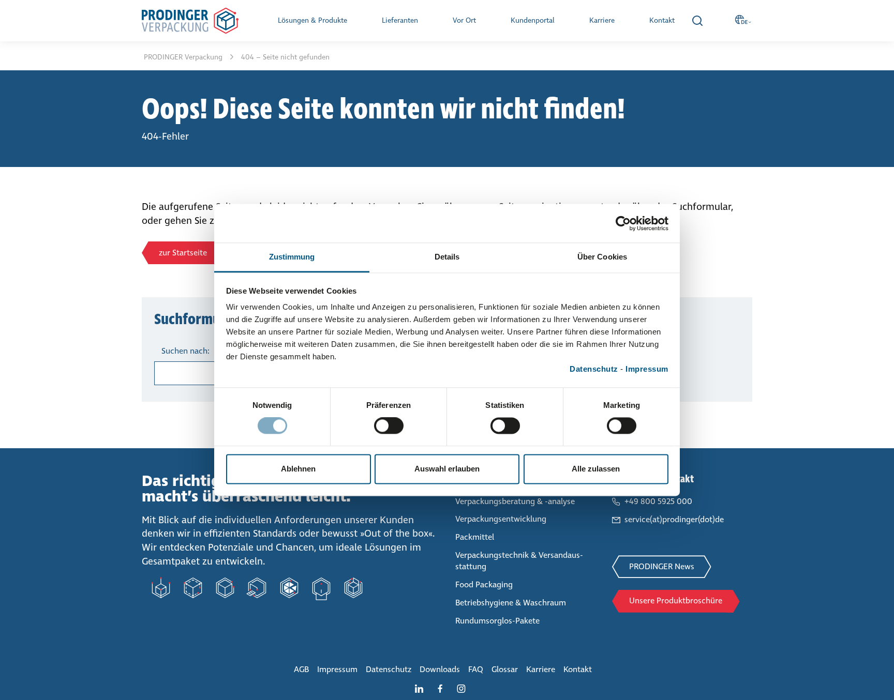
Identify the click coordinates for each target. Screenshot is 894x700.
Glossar (504, 669)
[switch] (389, 427)
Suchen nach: (185, 351)
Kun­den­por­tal (533, 20)
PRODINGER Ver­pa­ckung (184, 57)
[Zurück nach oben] (866, 671)
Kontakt (662, 20)
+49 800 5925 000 (658, 501)
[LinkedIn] (422, 688)
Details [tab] (447, 256)
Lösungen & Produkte (312, 20)
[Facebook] (444, 688)
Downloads (440, 669)
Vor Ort (464, 20)
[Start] (190, 21)
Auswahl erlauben (447, 468)
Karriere (602, 20)
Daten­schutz (388, 669)
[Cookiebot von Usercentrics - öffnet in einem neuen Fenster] (623, 223)
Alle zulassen (596, 468)
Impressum (646, 368)
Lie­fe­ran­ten (400, 20)
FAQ (475, 669)
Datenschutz (594, 368)
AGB (301, 669)
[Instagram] (465, 688)
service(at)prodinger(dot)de (674, 519)
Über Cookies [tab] (602, 256)
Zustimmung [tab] (292, 256)
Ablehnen (298, 468)
